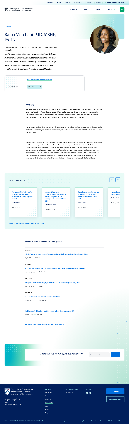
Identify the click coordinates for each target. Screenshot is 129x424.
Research (73, 9)
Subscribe (115, 355)
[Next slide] (117, 179)
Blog (46, 413)
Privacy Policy (83, 421)
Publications (49, 2)
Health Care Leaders (71, 396)
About (89, 2)
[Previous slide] (111, 179)
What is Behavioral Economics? (115, 2)
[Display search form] (122, 9)
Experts (99, 9)
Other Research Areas (34, 87)
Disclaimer (121, 421)
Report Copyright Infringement (65, 421)
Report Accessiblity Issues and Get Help (102, 421)
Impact (86, 9)
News (46, 406)
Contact (98, 2)
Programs (67, 2)
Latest (110, 9)
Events (59, 2)
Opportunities (78, 2)
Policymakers (69, 392)
